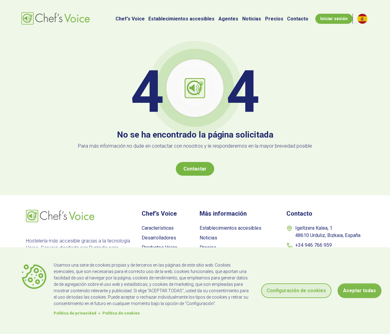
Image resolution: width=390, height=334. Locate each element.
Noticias (251, 19)
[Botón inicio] (56, 18)
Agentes (228, 19)
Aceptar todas (359, 290)
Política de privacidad (75, 313)
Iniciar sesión (334, 18)
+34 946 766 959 (313, 245)
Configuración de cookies (296, 290)
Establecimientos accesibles (181, 19)
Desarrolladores (159, 238)
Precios (274, 19)
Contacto (297, 19)
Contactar (195, 169)
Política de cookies (121, 313)
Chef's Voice (130, 19)
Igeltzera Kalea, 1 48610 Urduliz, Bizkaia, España (327, 231)
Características (158, 228)
